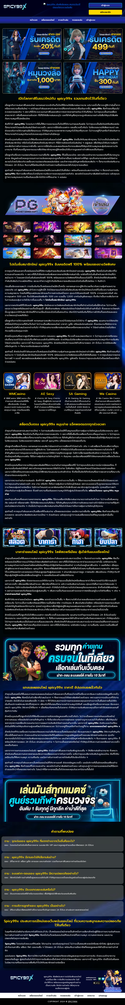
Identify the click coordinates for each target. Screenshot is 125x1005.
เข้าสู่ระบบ (105, 5)
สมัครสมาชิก (105, 12)
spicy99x (72, 1001)
